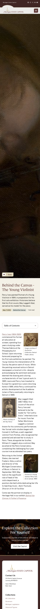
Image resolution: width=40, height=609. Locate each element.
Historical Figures (11, 607)
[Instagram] (30, 2)
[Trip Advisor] (35, 2)
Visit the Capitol (20, 546)
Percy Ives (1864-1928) (11, 334)
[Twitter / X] (33, 2)
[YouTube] (37, 2)
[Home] (4, 274)
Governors (8, 601)
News (10, 274)
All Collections (10, 598)
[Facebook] (28, 2)
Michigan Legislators (12, 604)
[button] (36, 11)
